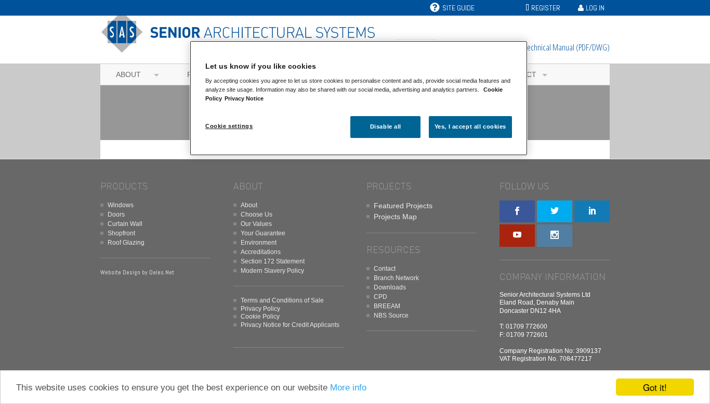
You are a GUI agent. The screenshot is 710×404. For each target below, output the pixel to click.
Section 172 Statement (273, 261)
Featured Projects (403, 205)
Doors (116, 214)
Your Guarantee (263, 233)
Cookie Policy (260, 316)
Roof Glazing (126, 242)
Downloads (390, 287)
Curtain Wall (125, 224)
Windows (121, 205)
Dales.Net (161, 272)
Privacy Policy (260, 308)
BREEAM (387, 306)
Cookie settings (229, 126)
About (128, 74)
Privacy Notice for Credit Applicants (290, 325)
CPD (380, 296)
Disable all (385, 126)
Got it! (655, 387)
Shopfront (121, 233)
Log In (595, 7)
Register (545, 7)
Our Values (256, 224)
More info (348, 388)
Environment (259, 242)
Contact (385, 268)
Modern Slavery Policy (272, 270)
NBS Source (391, 315)
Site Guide (458, 7)
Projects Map (395, 216)
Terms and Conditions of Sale (282, 300)
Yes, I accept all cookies (470, 126)
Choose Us (256, 214)
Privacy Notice (244, 98)
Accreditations (261, 252)
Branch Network (396, 278)
